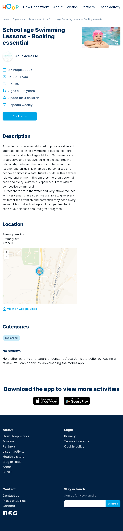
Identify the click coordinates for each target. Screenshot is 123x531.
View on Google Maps (22, 308)
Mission (72, 7)
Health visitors (13, 457)
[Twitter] (15, 513)
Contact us (11, 495)
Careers (9, 506)
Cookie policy (74, 446)
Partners (88, 7)
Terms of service (76, 441)
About (57, 7)
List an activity (109, 7)
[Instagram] (10, 513)
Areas (7, 467)
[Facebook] (5, 513)
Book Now (20, 116)
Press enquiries (14, 501)
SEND (7, 472)
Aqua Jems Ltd (37, 19)
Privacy (70, 436)
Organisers (19, 19)
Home (6, 19)
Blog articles (12, 462)
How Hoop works (36, 7)
